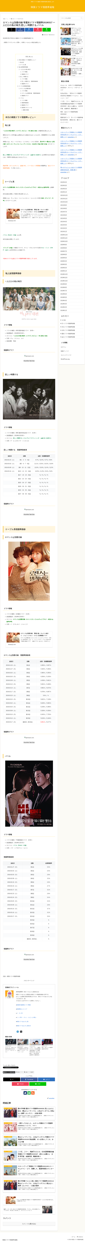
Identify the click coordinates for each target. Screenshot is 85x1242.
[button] (81, 18)
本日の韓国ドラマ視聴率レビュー (27, 60)
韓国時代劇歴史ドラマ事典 (24, 1005)
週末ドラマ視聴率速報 (36, 1044)
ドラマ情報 (24, 71)
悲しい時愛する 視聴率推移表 (30, 81)
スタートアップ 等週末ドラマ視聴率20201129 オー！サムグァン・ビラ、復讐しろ (71, 135)
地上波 (22, 62)
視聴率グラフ (25, 74)
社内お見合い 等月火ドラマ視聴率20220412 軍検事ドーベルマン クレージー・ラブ (22, 1050)
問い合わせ (80, 1236)
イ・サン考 (19, 1013)
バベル (22, 98)
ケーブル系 (23, 64)
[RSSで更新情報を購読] (33, 1093)
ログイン (63, 347)
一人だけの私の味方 (25, 69)
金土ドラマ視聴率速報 (48, 1044)
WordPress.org (65, 359)
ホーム (73, 1236)
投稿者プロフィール (27, 107)
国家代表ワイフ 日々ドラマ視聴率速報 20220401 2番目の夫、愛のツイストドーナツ (71, 120)
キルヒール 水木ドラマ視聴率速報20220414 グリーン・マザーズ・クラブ (10, 1050)
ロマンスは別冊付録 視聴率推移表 (31, 93)
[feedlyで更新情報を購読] (29, 1093)
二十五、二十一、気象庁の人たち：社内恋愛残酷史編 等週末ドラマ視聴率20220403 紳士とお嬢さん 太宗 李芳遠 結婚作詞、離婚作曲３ (35, 1051)
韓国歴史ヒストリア (22, 1009)
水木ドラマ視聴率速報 (12, 1044)
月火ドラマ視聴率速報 (24, 1044)
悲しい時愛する (24, 76)
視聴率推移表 (25, 102)
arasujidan (71, 137)
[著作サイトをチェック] (25, 1093)
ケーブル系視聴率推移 (24, 86)
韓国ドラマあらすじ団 (22, 1021)
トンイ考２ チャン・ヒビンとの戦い (26, 1017)
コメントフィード (66, 355)
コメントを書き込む (29, 1224)
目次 (27, 56)
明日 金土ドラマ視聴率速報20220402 (47, 1048)
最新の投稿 (26, 110)
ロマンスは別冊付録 (25, 88)
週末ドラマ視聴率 (30, 1072)
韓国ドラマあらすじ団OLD (24, 1025)
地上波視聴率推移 (23, 67)
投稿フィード (65, 351)
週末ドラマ (20, 1072)
